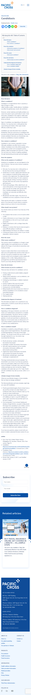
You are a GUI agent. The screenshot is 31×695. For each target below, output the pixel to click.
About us (3, 639)
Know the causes (8, 53)
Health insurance (5, 656)
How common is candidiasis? (13, 43)
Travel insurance (5, 658)
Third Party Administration (8, 683)
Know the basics (7, 40)
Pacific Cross (14, 23)
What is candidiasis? (11, 41)
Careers (19, 641)
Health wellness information (8, 666)
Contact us (19, 639)
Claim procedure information (8, 668)
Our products (4, 653)
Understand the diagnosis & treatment (12, 62)
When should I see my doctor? (13, 50)
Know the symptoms (8, 46)
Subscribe (22, 26)
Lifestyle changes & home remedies (12, 69)
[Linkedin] (9, 26)
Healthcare (5, 16)
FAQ (2, 673)
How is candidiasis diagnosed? (14, 64)
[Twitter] (6, 26)
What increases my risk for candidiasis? (15, 59)
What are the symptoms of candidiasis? (15, 48)
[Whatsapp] (12, 26)
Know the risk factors (9, 58)
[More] (15, 26)
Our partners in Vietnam (7, 645)
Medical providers (5, 671)
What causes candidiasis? (12, 55)
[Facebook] (2, 26)
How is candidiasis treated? (13, 66)
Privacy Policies (5, 675)
